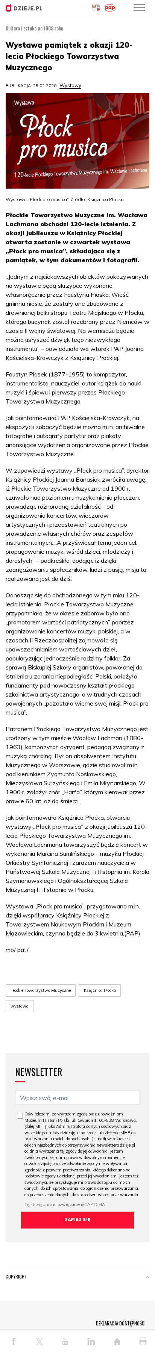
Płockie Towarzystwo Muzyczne (41, 990)
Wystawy (70, 85)
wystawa (20, 1006)
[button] (147, 1278)
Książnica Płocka (100, 990)
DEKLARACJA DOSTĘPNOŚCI (121, 1323)
